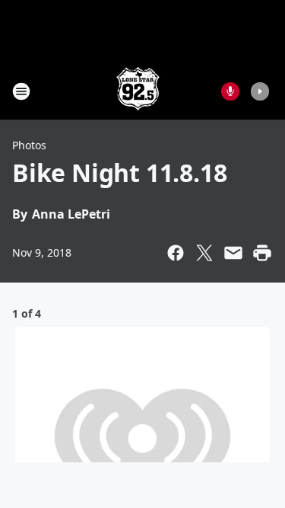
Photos (29, 145)
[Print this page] (262, 253)
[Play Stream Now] (260, 91)
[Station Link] (138, 91)
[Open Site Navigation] (21, 91)
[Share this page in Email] (233, 253)
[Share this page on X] (204, 253)
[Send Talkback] (230, 91)
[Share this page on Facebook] (175, 253)
